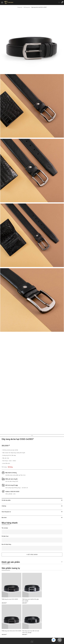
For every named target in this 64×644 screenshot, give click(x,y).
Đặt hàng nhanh (33, 554)
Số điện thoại (5, 536)
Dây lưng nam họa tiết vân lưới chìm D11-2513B (30, 631)
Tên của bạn (5, 528)
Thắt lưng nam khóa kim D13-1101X (11, 631)
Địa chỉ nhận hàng (6, 544)
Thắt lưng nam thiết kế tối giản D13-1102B (30, 600)
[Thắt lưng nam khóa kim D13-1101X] (11, 616)
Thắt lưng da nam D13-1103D (10, 599)
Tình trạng (4, 467)
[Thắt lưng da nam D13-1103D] (11, 585)
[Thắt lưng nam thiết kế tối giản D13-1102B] (32, 585)
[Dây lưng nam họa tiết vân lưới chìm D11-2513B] (32, 616)
